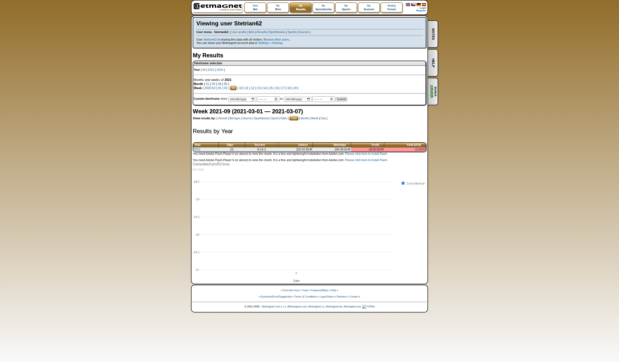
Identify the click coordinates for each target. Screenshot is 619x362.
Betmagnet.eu (352, 306)
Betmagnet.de (334, 306)
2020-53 (209, 88)
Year (294, 118)
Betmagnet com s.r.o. (274, 306)
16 (277, 88)
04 (219, 84)
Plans (325, 290)
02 (226, 88)
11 (246, 88)
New (255, 7)
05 (225, 84)
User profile (239, 32)
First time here (291, 290)
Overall (222, 118)
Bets (252, 32)
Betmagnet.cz (316, 306)
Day (323, 118)
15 (271, 88)
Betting (391, 7)
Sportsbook (261, 118)
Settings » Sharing (270, 43)
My (278, 7)
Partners (342, 296)
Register (421, 10)
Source (247, 118)
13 (258, 88)
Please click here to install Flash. (366, 154)
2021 (211, 69)
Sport (274, 118)
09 (233, 88)
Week (314, 118)
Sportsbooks (277, 32)
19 (295, 88)
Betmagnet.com (297, 306)
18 (289, 88)
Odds (283, 118)
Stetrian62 (210, 39)
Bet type (234, 118)
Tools (305, 290)
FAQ (333, 290)
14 (264, 88)
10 (241, 88)
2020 (220, 69)
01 (207, 84)
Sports (291, 32)
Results (262, 32)
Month (305, 118)
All (204, 69)
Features (316, 290)
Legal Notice (327, 296)
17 (283, 88)
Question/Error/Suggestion (276, 296)
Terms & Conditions (305, 296)
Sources (303, 32)
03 (213, 84)
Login (423, 8)
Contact (353, 296)
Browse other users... (277, 39)
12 (252, 88)
